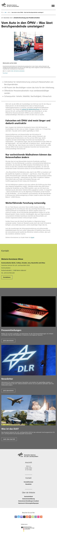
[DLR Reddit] (27, 517)
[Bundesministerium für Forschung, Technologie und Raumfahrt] (28, 533)
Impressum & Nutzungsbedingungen (28, 503)
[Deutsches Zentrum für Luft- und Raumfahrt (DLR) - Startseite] (10, 5)
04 (9, 12)
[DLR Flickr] (38, 517)
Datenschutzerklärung (28, 498)
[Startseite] (2, 12)
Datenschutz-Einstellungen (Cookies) (28, 501)
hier (32, 237)
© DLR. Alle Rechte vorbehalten (17, 71)
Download (5, 73)
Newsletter (28, 484)
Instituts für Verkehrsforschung (30, 109)
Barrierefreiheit (28, 496)
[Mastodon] (21, 517)
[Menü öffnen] (53, 5)
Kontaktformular (28, 482)
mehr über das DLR (9, 439)
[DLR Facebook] (16, 517)
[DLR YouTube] (30, 517)
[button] (28, 53)
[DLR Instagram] (35, 517)
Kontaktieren (7, 277)
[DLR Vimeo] (33, 517)
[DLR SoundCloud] (41, 517)
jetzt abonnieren (8, 340)
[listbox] (5, 12)
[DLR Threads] (24, 517)
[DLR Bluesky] (19, 517)
